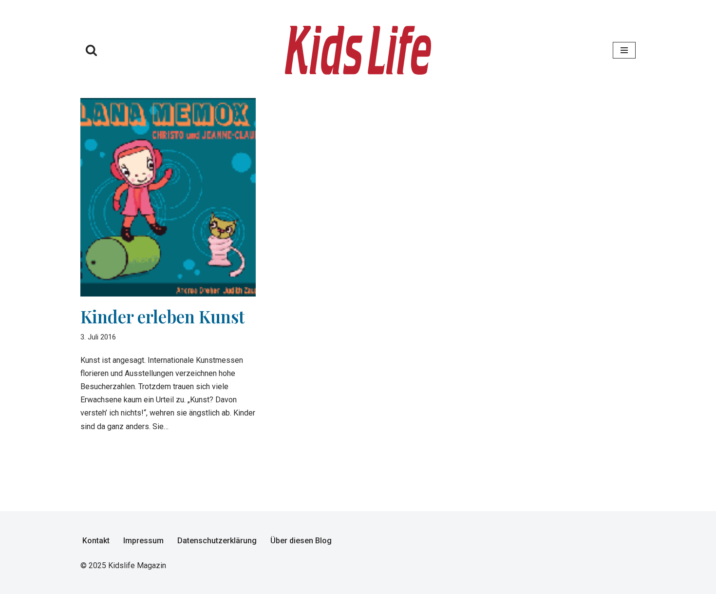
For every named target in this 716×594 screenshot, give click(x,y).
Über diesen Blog (301, 540)
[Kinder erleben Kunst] (168, 197)
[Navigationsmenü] (624, 50)
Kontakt (96, 540)
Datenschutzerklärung (217, 540)
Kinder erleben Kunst (162, 316)
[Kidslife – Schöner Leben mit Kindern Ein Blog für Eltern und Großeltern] (358, 50)
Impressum (143, 540)
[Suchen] (91, 50)
